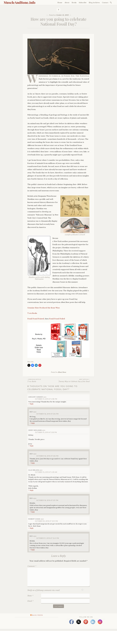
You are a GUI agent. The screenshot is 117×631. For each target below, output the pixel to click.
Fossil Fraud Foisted (35, 319)
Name (30, 596)
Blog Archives (94, 2)
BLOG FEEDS (37, 615)
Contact (105, 2)
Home (59, 2)
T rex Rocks (32, 313)
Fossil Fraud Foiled (57, 319)
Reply (31, 404)
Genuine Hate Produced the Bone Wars (43, 308)
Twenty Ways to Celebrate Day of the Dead (74, 380)
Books (74, 2)
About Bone (62, 372)
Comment (31, 566)
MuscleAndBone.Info (19, 2)
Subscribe (82, 2)
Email (30, 601)
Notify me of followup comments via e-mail (43, 590)
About (67, 2)
